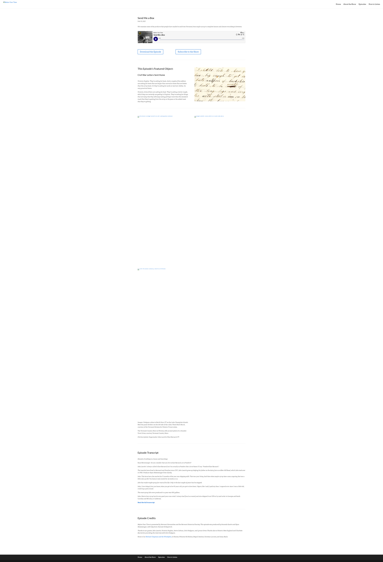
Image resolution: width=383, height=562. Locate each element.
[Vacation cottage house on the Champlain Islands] (163, 265)
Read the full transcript (146, 502)
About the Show (349, 4)
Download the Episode (150, 52)
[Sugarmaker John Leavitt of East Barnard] (219, 265)
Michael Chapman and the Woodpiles (159, 537)
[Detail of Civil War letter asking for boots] (219, 101)
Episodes (362, 4)
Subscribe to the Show (188, 52)
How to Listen (374, 4)
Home (338, 4)
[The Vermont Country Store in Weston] (163, 418)
